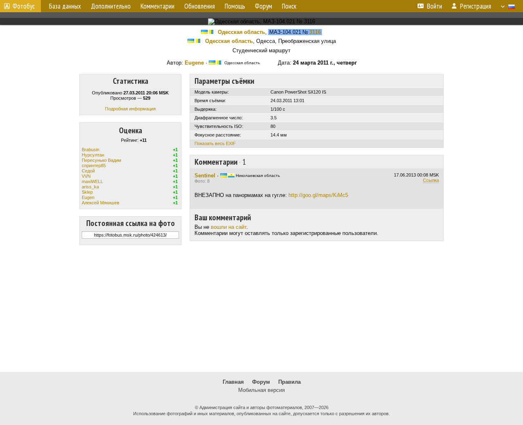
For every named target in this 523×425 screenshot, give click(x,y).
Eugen (88, 197)
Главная (233, 382)
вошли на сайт (228, 227)
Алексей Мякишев (100, 202)
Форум (261, 382)
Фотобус (24, 6)
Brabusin (90, 149)
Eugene (194, 63)
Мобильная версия (261, 390)
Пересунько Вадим (101, 160)
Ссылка (431, 180)
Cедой (88, 170)
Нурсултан (93, 154)
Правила (289, 382)
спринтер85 (94, 165)
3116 (315, 32)
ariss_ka (90, 186)
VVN (86, 176)
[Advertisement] (261, 308)
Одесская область (241, 32)
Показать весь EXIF (215, 143)
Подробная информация (130, 108)
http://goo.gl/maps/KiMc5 (318, 195)
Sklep (87, 192)
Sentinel (204, 175)
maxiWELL (92, 181)
